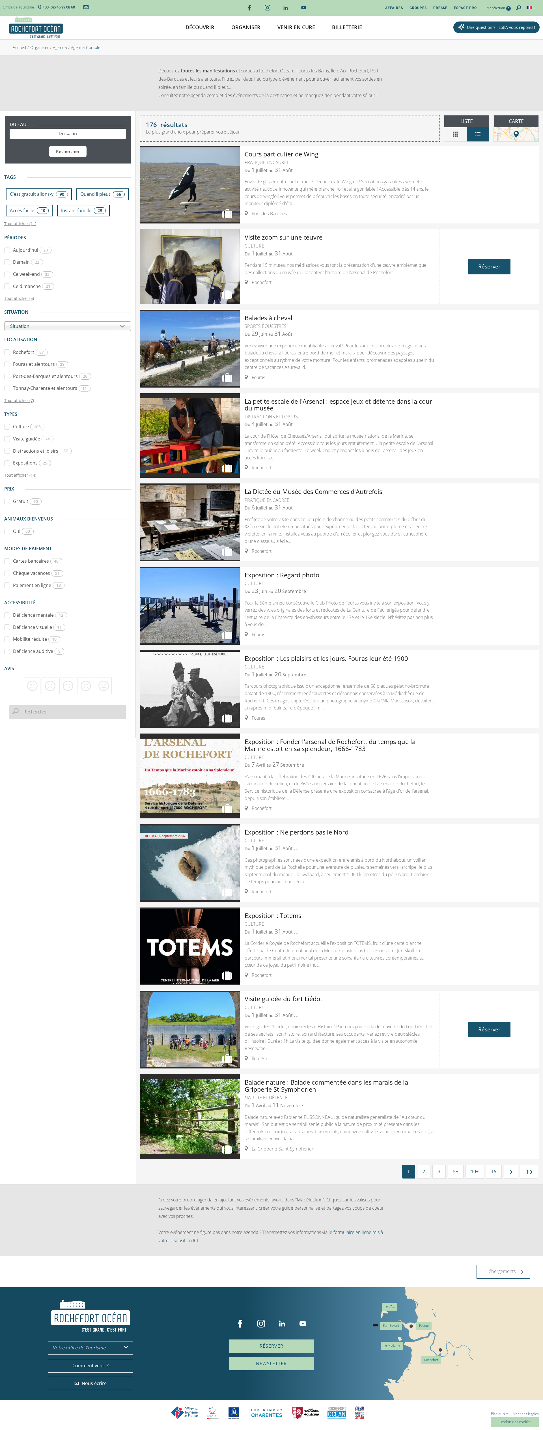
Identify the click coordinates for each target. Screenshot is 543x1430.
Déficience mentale (38, 615)
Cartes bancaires (36, 561)
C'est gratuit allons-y (37, 194)
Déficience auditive (37, 651)
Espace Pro (465, 8)
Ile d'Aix (390, 1306)
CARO (336, 1413)
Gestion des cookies (515, 1421)
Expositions (30, 463)
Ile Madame (392, 1345)
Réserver (489, 266)
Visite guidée (31, 439)
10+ (475, 1171)
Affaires (394, 8)
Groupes (418, 8)
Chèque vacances (36, 573)
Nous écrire (94, 1383)
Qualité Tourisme (213, 1413)
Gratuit (25, 501)
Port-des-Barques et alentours (50, 376)
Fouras (424, 1326)
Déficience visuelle (37, 627)
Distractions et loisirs (40, 451)
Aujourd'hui (30, 250)
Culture (27, 426)
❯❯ (529, 1171)
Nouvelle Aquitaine (305, 1413)
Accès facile (27, 210)
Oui (21, 531)
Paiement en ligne (37, 585)
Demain (26, 262)
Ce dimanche (31, 286)
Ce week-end (31, 274)
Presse (440, 8)
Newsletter (271, 1363)
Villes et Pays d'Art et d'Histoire (359, 1413)
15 (493, 1171)
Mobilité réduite (35, 639)
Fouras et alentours (38, 364)
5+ (455, 1171)
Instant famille (81, 210)
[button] (200, 27)
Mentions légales (526, 1413)
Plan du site (500, 1413)
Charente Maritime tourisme (266, 1413)
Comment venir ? (90, 1365)
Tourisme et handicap (234, 1413)
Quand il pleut (100, 194)
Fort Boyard (391, 1326)
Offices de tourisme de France (184, 1413)
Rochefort (28, 352)
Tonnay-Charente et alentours (50, 388)
